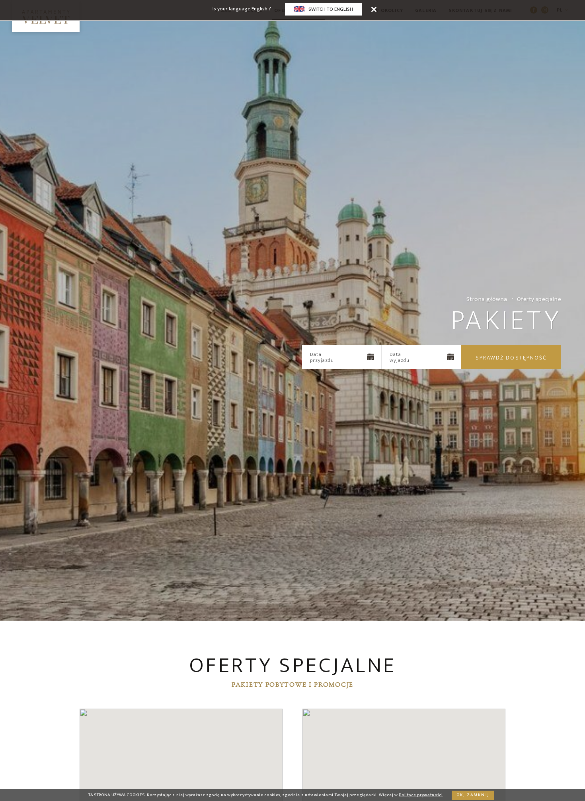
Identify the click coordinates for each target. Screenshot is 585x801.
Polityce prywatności (421, 795)
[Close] (374, 9)
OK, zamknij (472, 795)
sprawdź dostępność (511, 357)
